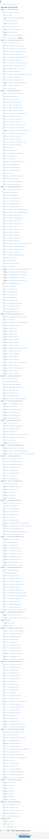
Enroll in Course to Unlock (24, 836)
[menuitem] (0, 2)
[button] (0, 1)
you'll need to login (29, 835)
